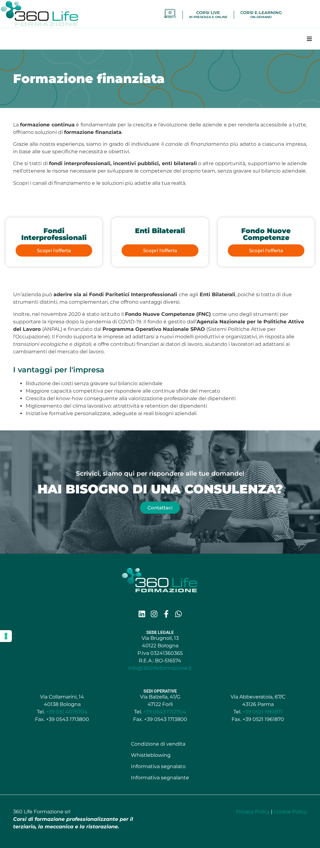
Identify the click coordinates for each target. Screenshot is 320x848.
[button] (309, 38)
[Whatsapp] (178, 614)
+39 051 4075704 (67, 712)
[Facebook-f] (166, 614)
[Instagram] (154, 614)
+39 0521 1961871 (262, 712)
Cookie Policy (290, 812)
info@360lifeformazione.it (160, 668)
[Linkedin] (142, 614)
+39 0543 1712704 (164, 712)
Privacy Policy (253, 812)
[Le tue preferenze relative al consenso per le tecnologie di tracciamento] (6, 636)
